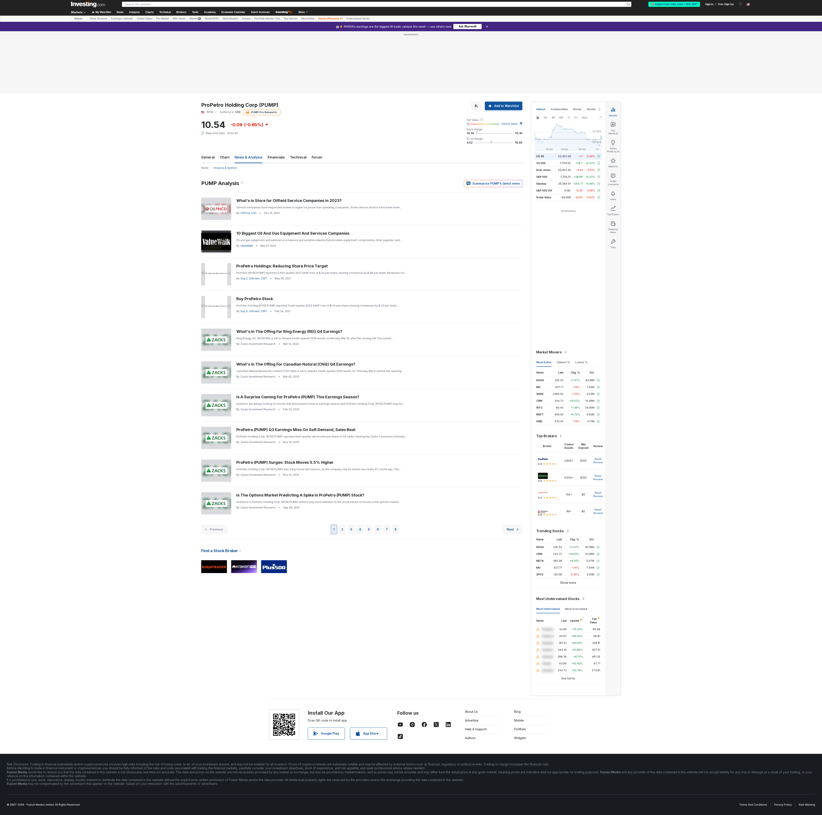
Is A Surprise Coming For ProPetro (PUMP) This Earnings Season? (297, 397)
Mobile (519, 720)
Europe (246, 18)
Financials (276, 157)
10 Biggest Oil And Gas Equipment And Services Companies (292, 233)
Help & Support (476, 729)
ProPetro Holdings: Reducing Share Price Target (282, 266)
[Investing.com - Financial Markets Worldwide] (88, 4)
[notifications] (740, 4)
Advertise (471, 720)
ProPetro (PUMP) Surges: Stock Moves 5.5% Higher (285, 462)
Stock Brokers (230, 18)
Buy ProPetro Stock (254, 298)
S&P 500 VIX (544, 190)
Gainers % (563, 362)
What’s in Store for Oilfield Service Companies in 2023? (289, 200)
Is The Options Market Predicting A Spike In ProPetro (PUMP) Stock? (300, 495)
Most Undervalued (548, 609)
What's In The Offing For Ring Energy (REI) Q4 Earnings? (289, 331)
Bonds (577, 109)
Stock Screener (260, 12)
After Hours (179, 18)
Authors (470, 738)
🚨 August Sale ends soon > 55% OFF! (674, 4)
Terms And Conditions (753, 804)
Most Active (307, 18)
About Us (471, 711)
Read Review (598, 460)
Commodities (559, 109)
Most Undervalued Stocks (557, 599)
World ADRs (212, 18)
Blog (517, 711)
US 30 (540, 156)
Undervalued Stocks (358, 18)
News (204, 167)
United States (144, 18)
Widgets (520, 738)
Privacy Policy (783, 804)
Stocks (78, 18)
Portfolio (520, 729)
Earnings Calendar (122, 18)
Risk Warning (807, 804)
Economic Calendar (233, 12)
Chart (224, 157)
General (208, 157)
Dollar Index (543, 197)
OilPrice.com (248, 213)
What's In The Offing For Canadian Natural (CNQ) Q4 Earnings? (295, 364)
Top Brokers (546, 436)
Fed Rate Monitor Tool (267, 18)
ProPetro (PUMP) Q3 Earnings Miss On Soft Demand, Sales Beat (296, 429)
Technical (298, 157)
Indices (540, 109)
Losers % (581, 362)
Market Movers (549, 352)
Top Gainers (291, 18)
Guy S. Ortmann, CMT (253, 278)
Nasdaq (541, 183)
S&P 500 (541, 176)
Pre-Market (162, 18)
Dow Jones (543, 170)
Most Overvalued (576, 609)
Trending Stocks (550, 531)
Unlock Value (509, 123)
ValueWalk (246, 245)
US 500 (540, 163)
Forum (317, 157)
